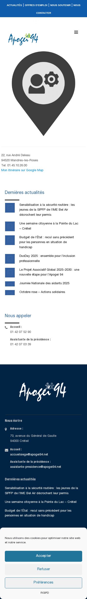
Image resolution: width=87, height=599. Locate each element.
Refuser (43, 569)
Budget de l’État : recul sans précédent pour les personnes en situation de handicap (46, 242)
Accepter (43, 556)
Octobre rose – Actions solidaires (42, 292)
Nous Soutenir (60, 5)
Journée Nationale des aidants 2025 (44, 283)
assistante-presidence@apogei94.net (35, 467)
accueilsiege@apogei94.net (29, 454)
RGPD (45, 592)
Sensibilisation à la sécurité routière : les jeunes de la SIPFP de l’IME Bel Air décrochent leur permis (47, 210)
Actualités (14, 5)
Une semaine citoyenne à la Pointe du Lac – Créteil (41, 502)
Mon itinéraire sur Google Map (22, 170)
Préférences (43, 582)
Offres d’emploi (36, 5)
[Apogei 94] (24, 39)
